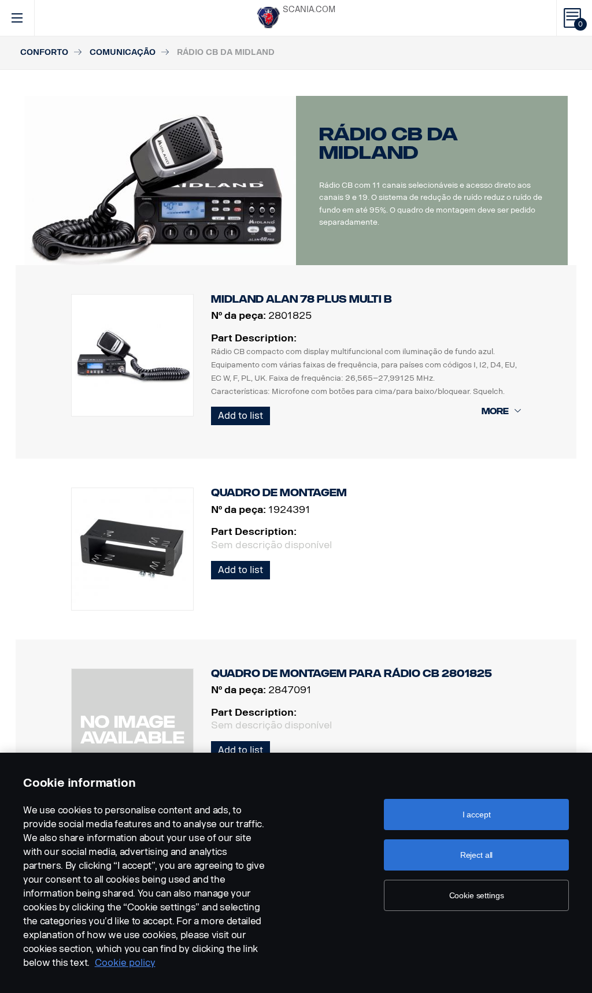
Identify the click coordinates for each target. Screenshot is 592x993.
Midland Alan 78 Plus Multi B (301, 299)
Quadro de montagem (279, 493)
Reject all (476, 855)
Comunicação (123, 52)
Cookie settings (476, 895)
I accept (476, 814)
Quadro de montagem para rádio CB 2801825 (351, 673)
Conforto (44, 52)
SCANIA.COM (309, 9)
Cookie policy (125, 962)
